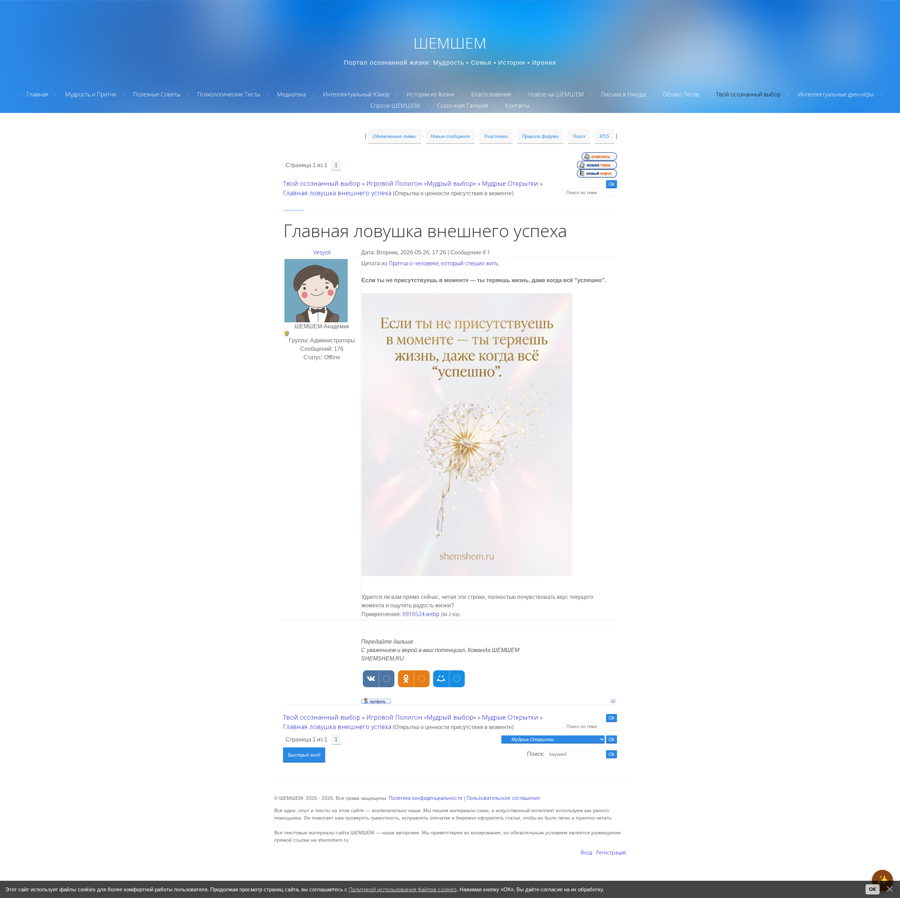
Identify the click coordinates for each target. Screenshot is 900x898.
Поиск (579, 136)
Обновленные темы (394, 136)
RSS (604, 136)
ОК (872, 889)
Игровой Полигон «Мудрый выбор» (421, 183)
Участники (496, 136)
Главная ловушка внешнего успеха (337, 193)
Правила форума (540, 136)
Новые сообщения (450, 136)
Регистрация (611, 852)
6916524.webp (421, 614)
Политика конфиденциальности (425, 798)
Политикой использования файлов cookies (403, 889)
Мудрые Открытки (510, 183)
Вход (586, 852)
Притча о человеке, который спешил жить (443, 263)
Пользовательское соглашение (503, 798)
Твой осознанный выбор (321, 183)
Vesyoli (321, 252)
